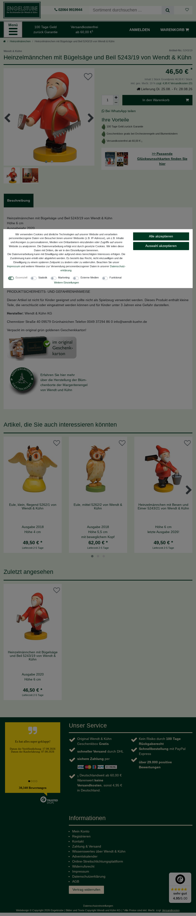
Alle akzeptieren (161, 236)
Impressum (13, 266)
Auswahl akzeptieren (161, 246)
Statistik (42, 277)
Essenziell (21, 277)
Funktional (115, 277)
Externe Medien (90, 277)
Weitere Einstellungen (66, 282)
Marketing (64, 277)
